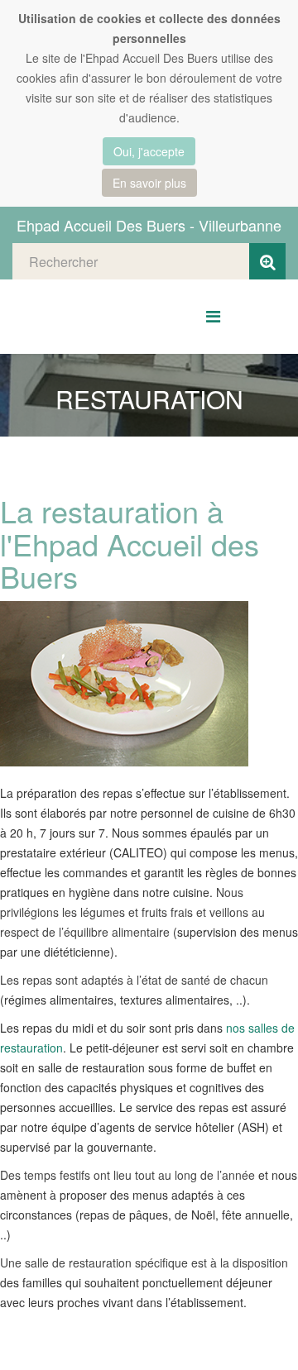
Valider (267, 261)
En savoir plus (149, 182)
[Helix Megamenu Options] (213, 315)
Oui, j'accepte (149, 151)
